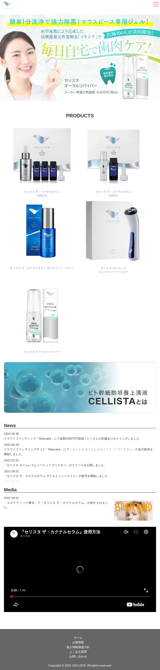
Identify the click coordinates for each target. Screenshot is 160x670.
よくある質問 (78, 651)
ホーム (78, 637)
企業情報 (78, 642)
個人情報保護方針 (78, 647)
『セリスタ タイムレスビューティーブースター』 (102, 449)
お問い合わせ (78, 656)
